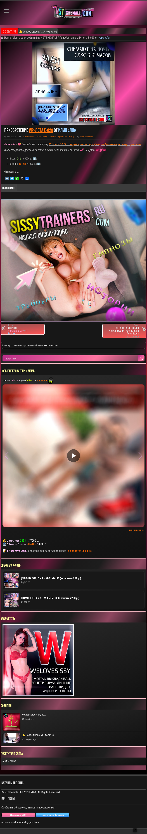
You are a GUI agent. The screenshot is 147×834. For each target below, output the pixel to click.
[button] (140, 456)
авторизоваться (51, 345)
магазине (42, 380)
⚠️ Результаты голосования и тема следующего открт (52, 31)
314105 (31, 544)
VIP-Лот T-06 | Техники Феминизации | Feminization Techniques (124, 329)
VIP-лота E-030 (16, 330)
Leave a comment (86, 137)
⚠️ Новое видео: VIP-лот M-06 (38, 734)
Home (7, 37)
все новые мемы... (136, 530)
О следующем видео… (34, 714)
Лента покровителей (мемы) (62, 137)
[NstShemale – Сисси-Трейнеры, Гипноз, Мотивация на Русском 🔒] (73, 12)
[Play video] (73, 455)
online (9, 761)
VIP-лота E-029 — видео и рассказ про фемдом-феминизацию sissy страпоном (95, 144)
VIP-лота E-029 (85, 37)
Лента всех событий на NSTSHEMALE (35, 37)
